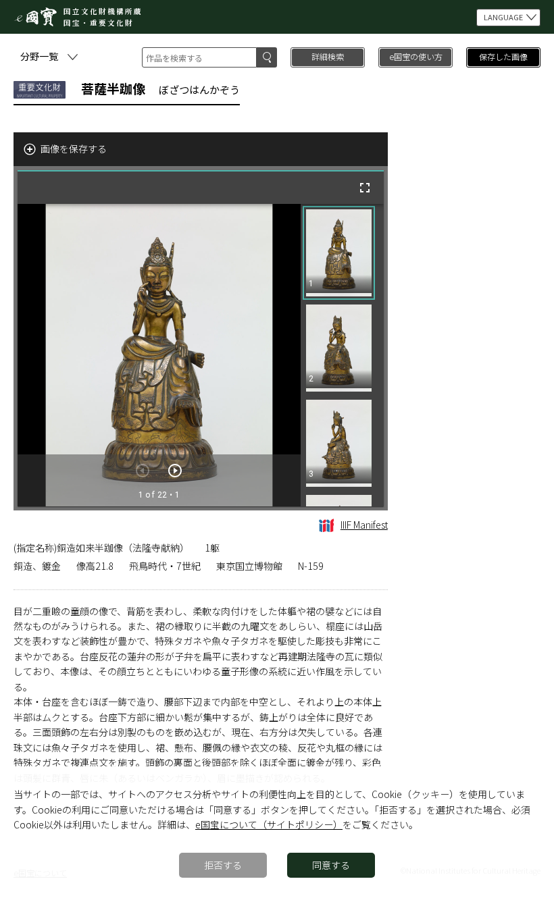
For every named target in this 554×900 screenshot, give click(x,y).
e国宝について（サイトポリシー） (269, 824)
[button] (339, 252)
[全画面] (365, 187)
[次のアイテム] (175, 470)
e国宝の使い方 (416, 56)
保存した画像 (503, 56)
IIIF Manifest (364, 524)
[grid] (342, 355)
